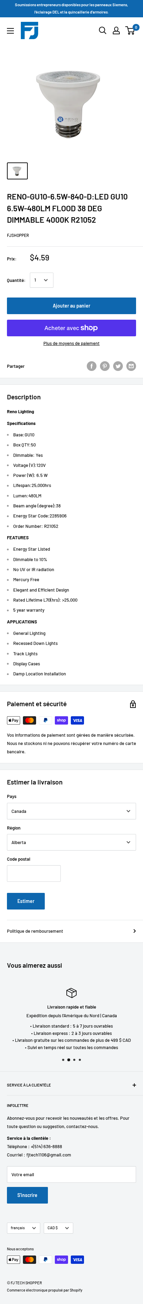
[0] (130, 30)
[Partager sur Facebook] (91, 366)
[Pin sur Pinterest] (105, 366)
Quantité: (16, 280)
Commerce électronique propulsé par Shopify (44, 1290)
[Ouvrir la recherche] (103, 30)
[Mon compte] (116, 30)
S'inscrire (27, 1195)
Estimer (25, 901)
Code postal (18, 859)
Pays (11, 796)
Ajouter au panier (71, 306)
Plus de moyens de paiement (71, 343)
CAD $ (53, 1227)
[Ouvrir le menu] (10, 31)
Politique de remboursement (35, 931)
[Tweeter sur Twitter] (118, 366)
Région (13, 828)
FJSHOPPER (18, 235)
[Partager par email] (131, 366)
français (18, 1227)
